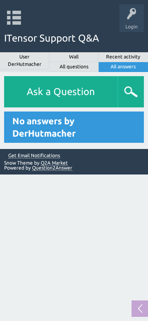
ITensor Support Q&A (51, 38)
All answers (123, 66)
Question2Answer (52, 167)
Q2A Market (54, 162)
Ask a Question (61, 91)
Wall (74, 56)
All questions (74, 66)
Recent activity (123, 56)
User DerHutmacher (25, 60)
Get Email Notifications (34, 155)
